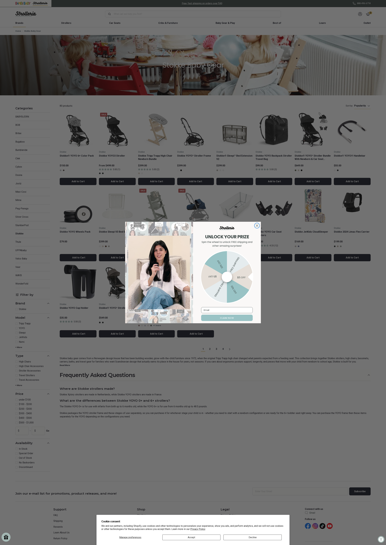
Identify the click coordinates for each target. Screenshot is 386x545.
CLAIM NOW (227, 317)
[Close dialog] (257, 225)
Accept (191, 537)
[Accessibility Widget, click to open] (381, 539)
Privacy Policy (197, 529)
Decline (253, 537)
